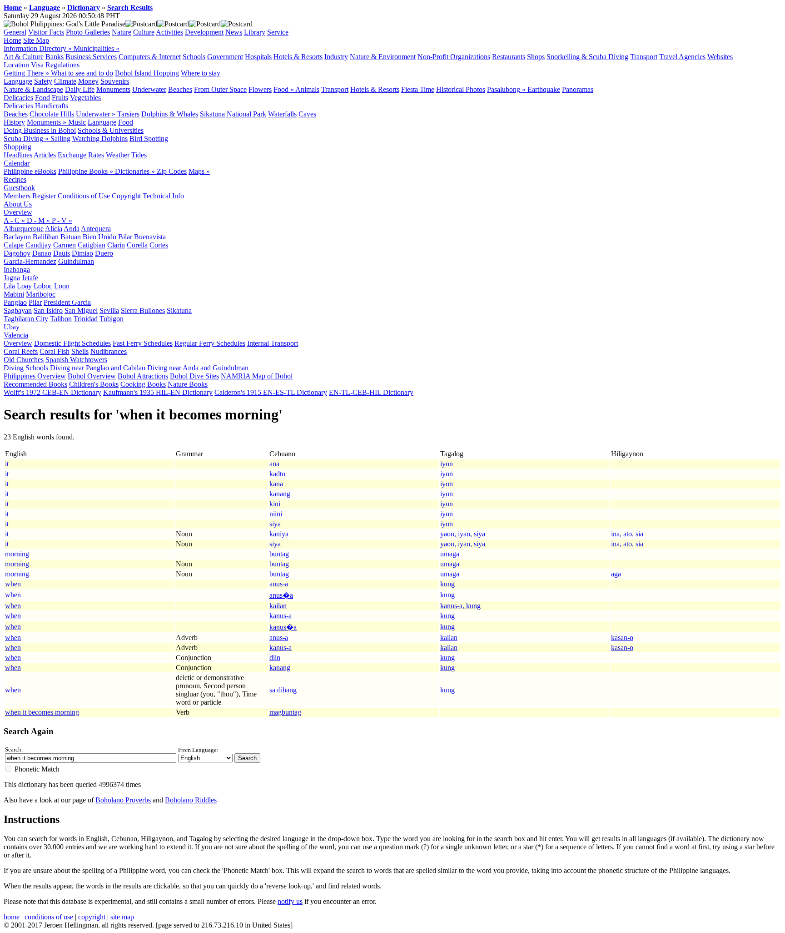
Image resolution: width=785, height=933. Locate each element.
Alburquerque (24, 228)
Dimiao (82, 253)
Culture (143, 32)
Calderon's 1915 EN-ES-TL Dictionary (270, 392)
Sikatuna (179, 310)
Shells (80, 351)
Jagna (12, 278)
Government (225, 57)
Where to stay (200, 73)
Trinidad (86, 319)
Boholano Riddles (191, 800)
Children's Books (94, 384)
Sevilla (109, 310)
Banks (54, 57)
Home (13, 7)
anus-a (278, 584)
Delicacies (18, 97)
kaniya (278, 534)
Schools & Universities (111, 130)
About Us (18, 204)
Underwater (149, 89)
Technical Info (163, 196)
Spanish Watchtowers (76, 359)
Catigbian (91, 245)
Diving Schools (26, 368)
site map (122, 917)
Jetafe (30, 278)
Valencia (16, 335)
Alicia (53, 228)
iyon (446, 464)
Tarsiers (128, 114)
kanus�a (283, 627)
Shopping (17, 147)
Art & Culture (24, 57)
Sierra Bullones (143, 310)
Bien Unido (99, 237)
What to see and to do (82, 73)
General (15, 32)
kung (447, 584)
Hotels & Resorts (298, 57)
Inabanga (17, 269)
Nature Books (188, 384)
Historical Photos (460, 89)
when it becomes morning (42, 712)
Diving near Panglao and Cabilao (97, 368)
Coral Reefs (21, 351)
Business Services (91, 57)
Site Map (36, 40)
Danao (41, 253)
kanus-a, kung (460, 606)
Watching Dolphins (100, 138)
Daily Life (79, 89)
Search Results (130, 7)
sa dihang (283, 690)
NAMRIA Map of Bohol (257, 376)
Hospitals (258, 57)
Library (254, 32)
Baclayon (17, 237)
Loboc (43, 286)
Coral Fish (55, 351)
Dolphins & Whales (169, 114)
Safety (43, 81)
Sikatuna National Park (233, 114)
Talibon (61, 319)
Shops (536, 57)
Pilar (35, 302)
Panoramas (577, 89)
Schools (194, 57)
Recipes (15, 179)
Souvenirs (114, 81)
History (14, 122)
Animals (307, 89)
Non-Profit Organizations (453, 57)
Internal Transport (272, 343)
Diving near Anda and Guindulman (197, 368)
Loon (62, 286)
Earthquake (543, 89)
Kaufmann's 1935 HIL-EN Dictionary (158, 392)
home (12, 917)
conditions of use (49, 917)
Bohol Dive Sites (194, 376)
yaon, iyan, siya (462, 534)
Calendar (17, 163)
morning (17, 554)
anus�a (281, 595)
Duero (104, 253)
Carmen (64, 245)
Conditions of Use (84, 196)
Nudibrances (108, 351)
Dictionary (83, 7)
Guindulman (76, 261)
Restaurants (508, 57)
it (7, 464)
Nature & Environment (383, 57)
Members (17, 196)
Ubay (12, 327)
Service (277, 32)
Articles (45, 155)
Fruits (60, 97)
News (233, 32)
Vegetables (85, 97)
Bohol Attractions (143, 376)
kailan (278, 606)
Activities (169, 32)
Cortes (158, 245)
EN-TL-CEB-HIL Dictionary (371, 392)
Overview (18, 212)
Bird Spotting (148, 138)
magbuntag (285, 712)
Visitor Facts (46, 32)
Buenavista (150, 237)
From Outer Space (220, 89)
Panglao (15, 302)
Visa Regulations (55, 65)
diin (274, 657)
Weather (117, 155)
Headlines (18, 155)
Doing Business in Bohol (40, 130)
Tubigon (111, 319)
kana (276, 484)
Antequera (96, 228)
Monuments (113, 89)
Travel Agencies (682, 57)
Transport (643, 57)
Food (42, 97)
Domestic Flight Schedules (72, 343)
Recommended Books (35, 384)
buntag (279, 554)
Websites (720, 57)
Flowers (260, 89)
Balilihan (46, 237)
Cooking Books (143, 384)
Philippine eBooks (30, 171)
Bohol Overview (92, 376)
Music (77, 122)
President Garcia (67, 302)
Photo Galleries (88, 32)
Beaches (180, 89)
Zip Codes (172, 171)
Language (44, 7)
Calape (14, 245)
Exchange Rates (81, 155)
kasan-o (622, 637)
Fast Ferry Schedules (143, 343)
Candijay (38, 245)
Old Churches (24, 359)
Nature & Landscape (33, 89)
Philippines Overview (35, 376)
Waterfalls (282, 114)
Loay (24, 286)
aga (616, 574)
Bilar (125, 237)
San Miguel (81, 310)
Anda (71, 228)
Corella (137, 245)
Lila (9, 286)
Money (88, 81)
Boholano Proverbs (123, 800)
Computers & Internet (150, 57)
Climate (65, 81)
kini (274, 504)
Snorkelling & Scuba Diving (587, 57)
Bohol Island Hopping (147, 73)
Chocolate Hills (52, 114)
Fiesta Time (417, 89)
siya (275, 524)
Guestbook (19, 188)
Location (16, 65)
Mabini (14, 294)
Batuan (70, 237)
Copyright (126, 196)
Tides (139, 155)
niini (275, 514)
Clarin (116, 245)
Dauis (61, 253)
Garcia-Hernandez (30, 261)
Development (204, 32)
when (13, 584)
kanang (279, 494)
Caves (307, 114)
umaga (449, 554)
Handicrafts (51, 106)
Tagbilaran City (26, 319)
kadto (277, 474)
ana (274, 464)
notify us (290, 901)
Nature (121, 32)
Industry (336, 57)
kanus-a (280, 616)
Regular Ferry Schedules (209, 343)
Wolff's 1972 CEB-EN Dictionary (52, 392)
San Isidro (48, 310)
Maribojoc (40, 294)
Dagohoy (17, 253)
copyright (91, 917)
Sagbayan (18, 310)
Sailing (60, 138)
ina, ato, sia (627, 534)
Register (44, 196)
